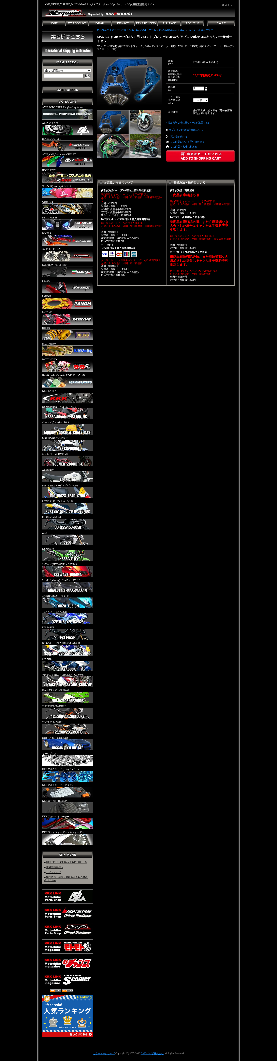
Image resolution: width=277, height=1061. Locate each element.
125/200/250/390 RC (52, 722)
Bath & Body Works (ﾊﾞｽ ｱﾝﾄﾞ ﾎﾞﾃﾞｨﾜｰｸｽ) (63, 375)
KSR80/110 (48, 548)
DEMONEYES (49, 217)
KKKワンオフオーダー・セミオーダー (63, 832)
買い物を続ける (178, 136)
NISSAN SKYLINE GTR (55, 737)
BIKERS (46, 233)
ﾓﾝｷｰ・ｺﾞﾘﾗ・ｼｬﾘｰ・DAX (56, 422)
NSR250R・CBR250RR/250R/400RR (61, 643)
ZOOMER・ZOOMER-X (55, 454)
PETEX (46, 280)
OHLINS (46, 328)
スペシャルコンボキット (202, 29)
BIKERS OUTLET (51, 138)
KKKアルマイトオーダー (56, 816)
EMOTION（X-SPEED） (55, 265)
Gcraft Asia (47, 201)
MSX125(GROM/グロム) (55, 438)
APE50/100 (48, 469)
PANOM (46, 296)
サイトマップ (53, 872)
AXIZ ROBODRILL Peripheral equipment (63, 107)
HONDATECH (49, 170)
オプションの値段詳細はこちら (186, 129)
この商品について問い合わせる (187, 141)
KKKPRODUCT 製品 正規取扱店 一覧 (66, 862)
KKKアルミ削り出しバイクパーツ (60, 769)
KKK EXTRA (49, 391)
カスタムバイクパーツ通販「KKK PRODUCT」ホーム (126, 29)
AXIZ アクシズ (50, 123)
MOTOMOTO (49, 359)
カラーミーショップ (104, 1053)
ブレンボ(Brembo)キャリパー (57, 186)
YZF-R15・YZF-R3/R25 (54, 611)
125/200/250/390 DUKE (54, 706)
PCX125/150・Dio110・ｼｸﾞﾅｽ (57, 501)
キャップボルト (50, 753)
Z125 (44, 533)
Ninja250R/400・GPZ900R (55, 690)
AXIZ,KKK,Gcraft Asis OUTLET (59, 154)
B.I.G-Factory (49, 343)
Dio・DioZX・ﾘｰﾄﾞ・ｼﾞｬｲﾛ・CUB (60, 485)
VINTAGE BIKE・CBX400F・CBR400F (63, 674)
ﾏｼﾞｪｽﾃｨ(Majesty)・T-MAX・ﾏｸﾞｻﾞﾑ (61, 580)
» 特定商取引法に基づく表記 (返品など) (187, 122)
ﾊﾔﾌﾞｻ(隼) (47, 659)
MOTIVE (47, 312)
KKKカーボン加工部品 (54, 801)
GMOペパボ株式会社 (152, 1053)
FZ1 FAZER (48, 627)
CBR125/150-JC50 (51, 517)
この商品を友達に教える (183, 146)
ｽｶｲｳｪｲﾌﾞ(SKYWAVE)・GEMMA (59, 564)
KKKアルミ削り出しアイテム (58, 785)
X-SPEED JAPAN (51, 249)
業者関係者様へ (54, 867)
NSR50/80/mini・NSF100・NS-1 (59, 406)
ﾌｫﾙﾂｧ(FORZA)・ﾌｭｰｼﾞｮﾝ (55, 595)
